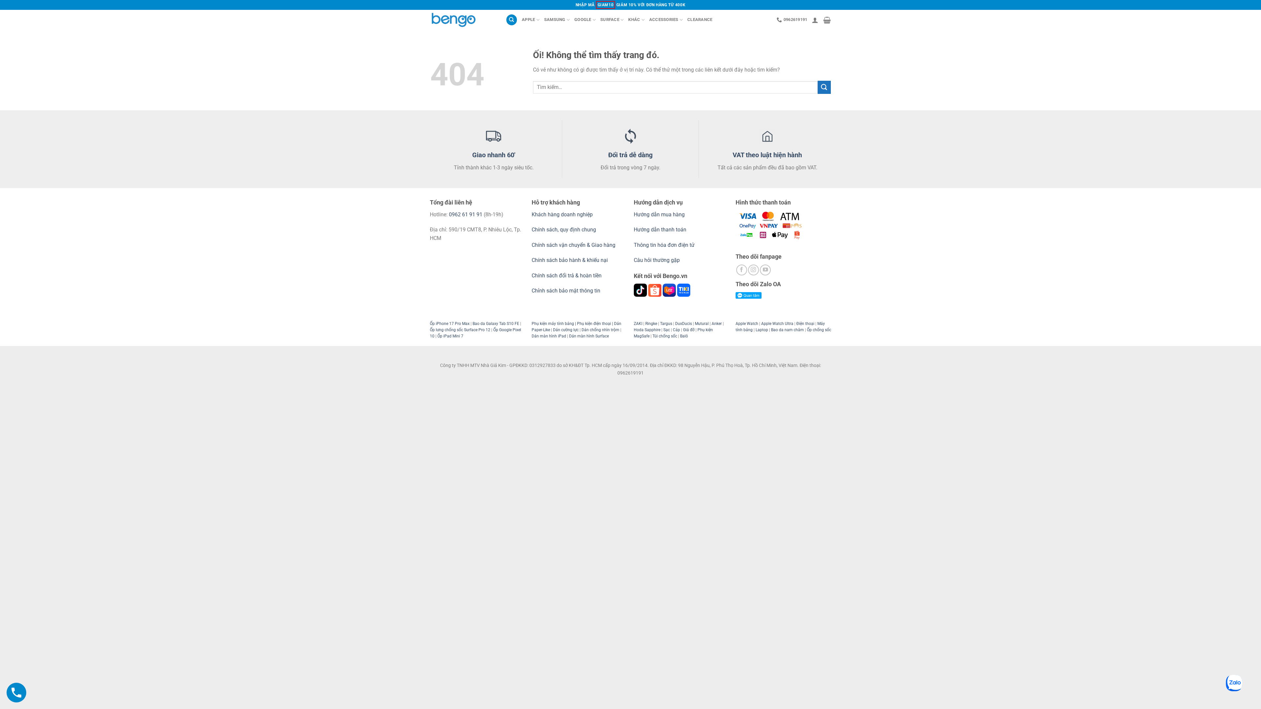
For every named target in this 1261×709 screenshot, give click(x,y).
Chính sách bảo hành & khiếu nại (570, 260)
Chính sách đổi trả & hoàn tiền (567, 275)
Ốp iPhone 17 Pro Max (450, 323)
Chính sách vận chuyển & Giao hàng (573, 245)
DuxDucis (683, 323)
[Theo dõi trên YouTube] (765, 270)
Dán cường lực (566, 330)
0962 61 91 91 (465, 214)
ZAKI (638, 323)
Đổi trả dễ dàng (630, 155)
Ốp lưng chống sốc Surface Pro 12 (460, 330)
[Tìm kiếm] (511, 19)
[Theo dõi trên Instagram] (753, 270)
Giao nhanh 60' (493, 155)
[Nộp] (824, 87)
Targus (666, 323)
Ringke (651, 323)
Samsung (554, 19)
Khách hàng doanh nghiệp (562, 214)
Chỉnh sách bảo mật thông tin (566, 291)
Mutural (702, 323)
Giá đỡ (689, 330)
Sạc (666, 330)
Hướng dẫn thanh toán (660, 229)
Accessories (663, 19)
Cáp (676, 330)
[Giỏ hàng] (827, 20)
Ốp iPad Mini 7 (450, 336)
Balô (684, 336)
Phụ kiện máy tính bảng (553, 323)
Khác (634, 19)
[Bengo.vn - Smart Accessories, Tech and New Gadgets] (463, 19)
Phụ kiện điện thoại (593, 323)
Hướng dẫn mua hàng (660, 214)
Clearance (699, 19)
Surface (609, 19)
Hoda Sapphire (647, 330)
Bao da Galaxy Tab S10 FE (496, 323)
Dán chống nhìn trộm (600, 330)
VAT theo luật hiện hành (767, 155)
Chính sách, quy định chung (564, 229)
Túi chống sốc (665, 336)
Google (582, 19)
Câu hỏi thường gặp (657, 260)
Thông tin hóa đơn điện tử (664, 245)
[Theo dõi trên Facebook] (741, 270)
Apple (528, 19)
